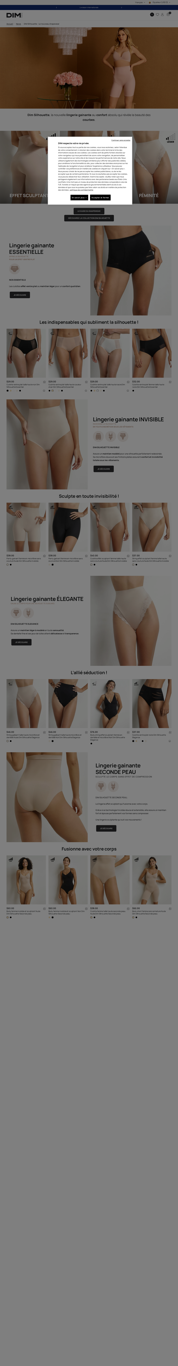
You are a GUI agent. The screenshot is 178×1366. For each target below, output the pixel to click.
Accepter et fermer (100, 197)
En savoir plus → (79, 197)
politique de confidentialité (81, 190)
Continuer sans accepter (120, 140)
